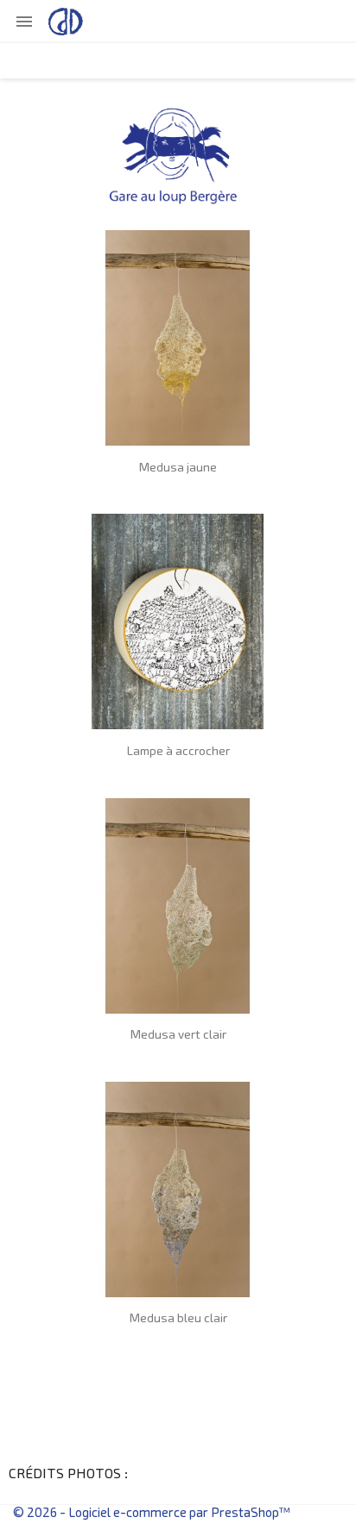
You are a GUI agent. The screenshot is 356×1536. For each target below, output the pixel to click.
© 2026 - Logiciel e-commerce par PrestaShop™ (151, 1513)
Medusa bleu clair (178, 1319)
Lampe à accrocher (178, 752)
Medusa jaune (178, 468)
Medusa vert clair (178, 1035)
